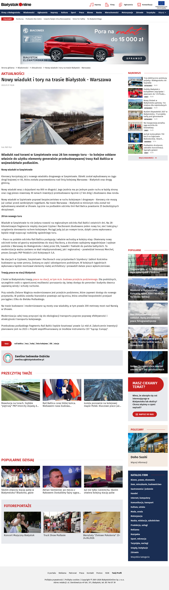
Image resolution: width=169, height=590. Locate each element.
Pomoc (99, 573)
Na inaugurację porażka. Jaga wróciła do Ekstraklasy (154, 125)
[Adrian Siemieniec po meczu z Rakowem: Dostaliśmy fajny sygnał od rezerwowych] (62, 477)
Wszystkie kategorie (140, 557)
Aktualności (37, 68)
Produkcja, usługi (139, 525)
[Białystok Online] (16, 5)
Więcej (161, 12)
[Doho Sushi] (148, 443)
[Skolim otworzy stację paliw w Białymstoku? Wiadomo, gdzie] (20, 477)
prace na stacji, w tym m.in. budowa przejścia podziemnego (65, 279)
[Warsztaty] (101, 522)
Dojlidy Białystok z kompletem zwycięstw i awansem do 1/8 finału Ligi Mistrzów (154, 91)
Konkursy (20, 19)
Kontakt (90, 573)
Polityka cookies (72, 580)
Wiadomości (28, 12)
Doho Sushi (139, 457)
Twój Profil (117, 573)
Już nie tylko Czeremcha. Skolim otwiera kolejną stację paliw (101, 491)
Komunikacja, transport (142, 502)
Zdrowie (139, 12)
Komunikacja (147, 5)
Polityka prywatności (54, 580)
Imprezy (98, 5)
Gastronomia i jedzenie (142, 489)
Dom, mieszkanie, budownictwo (146, 484)
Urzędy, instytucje (139, 548)
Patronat (73, 573)
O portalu (52, 573)
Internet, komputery (140, 498)
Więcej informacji (139, 462)
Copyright (85, 580)
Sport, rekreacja (138, 539)
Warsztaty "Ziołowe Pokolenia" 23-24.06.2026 (101, 537)
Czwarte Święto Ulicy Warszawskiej (57, 19)
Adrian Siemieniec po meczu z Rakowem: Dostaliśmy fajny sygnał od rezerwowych (61, 491)
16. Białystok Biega (94, 19)
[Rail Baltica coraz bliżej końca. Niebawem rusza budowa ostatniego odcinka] (62, 390)
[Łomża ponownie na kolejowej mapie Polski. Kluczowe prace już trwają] (103, 390)
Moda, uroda (137, 511)
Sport (73, 12)
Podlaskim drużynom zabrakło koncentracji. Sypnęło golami (153, 147)
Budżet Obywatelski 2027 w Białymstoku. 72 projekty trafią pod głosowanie (155, 114)
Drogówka (147, 141)
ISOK (107, 573)
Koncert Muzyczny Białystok (19, 535)
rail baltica (18, 344)
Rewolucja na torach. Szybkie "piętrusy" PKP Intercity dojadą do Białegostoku (19, 405)
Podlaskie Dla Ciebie (34, 19)
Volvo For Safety (79, 19)
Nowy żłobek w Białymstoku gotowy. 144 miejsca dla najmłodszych (155, 102)
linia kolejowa (42, 344)
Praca (81, 12)
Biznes (90, 12)
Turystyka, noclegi (139, 543)
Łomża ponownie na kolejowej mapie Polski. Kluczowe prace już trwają (101, 405)
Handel (134, 493)
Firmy (112, 5)
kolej (32, 344)
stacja (56, 344)
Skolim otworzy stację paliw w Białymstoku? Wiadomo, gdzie (17, 491)
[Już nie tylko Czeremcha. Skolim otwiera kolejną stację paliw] (103, 477)
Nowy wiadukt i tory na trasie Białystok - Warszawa (67, 68)
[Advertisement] (62, 432)
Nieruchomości (111, 12)
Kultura (64, 12)
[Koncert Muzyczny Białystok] (22, 522)
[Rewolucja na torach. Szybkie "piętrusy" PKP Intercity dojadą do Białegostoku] (20, 390)
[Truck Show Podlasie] (62, 522)
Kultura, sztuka (138, 507)
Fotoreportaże (17, 506)
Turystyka (150, 12)
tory (27, 344)
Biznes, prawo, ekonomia (143, 480)
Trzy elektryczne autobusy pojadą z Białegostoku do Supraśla (155, 80)
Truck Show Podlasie (55, 535)
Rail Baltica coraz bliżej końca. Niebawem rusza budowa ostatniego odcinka (59, 405)
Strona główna (7, 68)
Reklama (135, 529)
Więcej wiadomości (146, 158)
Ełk (51, 344)
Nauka (99, 12)
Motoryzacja (127, 12)
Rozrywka (135, 534)
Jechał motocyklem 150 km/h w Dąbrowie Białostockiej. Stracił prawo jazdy (154, 136)
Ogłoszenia (128, 5)
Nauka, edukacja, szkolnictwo (145, 520)
